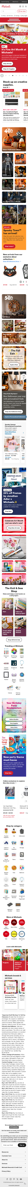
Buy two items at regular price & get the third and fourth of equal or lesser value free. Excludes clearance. (14, 1108)
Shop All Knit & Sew (14, 640)
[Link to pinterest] (14, 1179)
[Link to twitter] (17, 1179)
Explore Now (14, 365)
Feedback (15, 1127)
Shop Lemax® (9, 246)
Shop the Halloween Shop (13, 411)
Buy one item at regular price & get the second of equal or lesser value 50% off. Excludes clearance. (14, 1084)
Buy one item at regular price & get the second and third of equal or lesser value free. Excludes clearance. (14, 1096)
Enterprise (24, 1)
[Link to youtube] (21, 1179)
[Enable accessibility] (24, 1183)
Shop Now (8, 511)
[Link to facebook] (7, 1179)
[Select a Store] (20, 6)
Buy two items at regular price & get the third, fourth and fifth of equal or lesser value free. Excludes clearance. (13, 1115)
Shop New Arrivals (14, 528)
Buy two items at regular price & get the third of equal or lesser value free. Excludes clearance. (13, 1101)
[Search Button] (3, 11)
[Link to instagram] (10, 1179)
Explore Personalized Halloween (15, 417)
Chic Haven (8, 457)
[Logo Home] (6, 6)
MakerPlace (15, 1)
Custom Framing (5, 1)
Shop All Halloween (9, 67)
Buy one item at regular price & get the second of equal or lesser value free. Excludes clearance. (14, 1090)
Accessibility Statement (14, 1185)
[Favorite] (18, 437)
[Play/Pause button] (2, 75)
